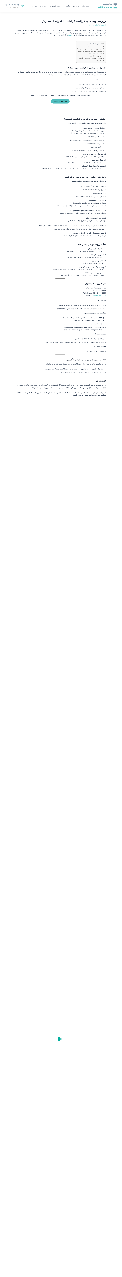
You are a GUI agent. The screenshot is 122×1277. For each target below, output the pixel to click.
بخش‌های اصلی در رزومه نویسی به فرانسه (90, 51)
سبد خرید (43, 6)
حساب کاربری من (55, 6)
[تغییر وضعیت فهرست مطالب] (102, 43)
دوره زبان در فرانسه (72, 6)
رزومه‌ (70, 35)
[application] (65, 6)
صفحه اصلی (86, 6)
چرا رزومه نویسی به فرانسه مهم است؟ (91, 46)
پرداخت (34, 6)
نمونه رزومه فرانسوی (96, 56)
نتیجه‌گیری (99, 60)
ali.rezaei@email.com (98, 295)
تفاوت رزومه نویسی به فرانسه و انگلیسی (90, 58)
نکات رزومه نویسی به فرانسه (93, 53)
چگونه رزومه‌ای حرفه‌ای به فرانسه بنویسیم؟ (89, 49)
